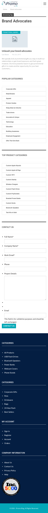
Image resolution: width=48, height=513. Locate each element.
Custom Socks (11, 203)
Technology (10, 122)
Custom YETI (10, 175)
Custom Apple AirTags (13, 170)
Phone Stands (9, 373)
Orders (7, 443)
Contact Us (8, 466)
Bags (6, 404)
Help (6, 474)
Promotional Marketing (11, 32)
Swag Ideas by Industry (13, 108)
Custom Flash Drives (13, 189)
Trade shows (10, 112)
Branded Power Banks (13, 198)
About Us (8, 462)
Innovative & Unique (12, 117)
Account (7, 439)
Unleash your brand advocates (17, 51)
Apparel (8, 98)
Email (6, 311)
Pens (6, 396)
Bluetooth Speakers (12, 208)
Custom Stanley (11, 180)
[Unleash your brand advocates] (15, 39)
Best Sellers (9, 412)
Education (9, 127)
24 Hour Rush (9, 408)
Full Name (8, 237)
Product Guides (11, 103)
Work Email (9, 255)
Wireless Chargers (12, 184)
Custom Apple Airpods (13, 165)
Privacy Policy (10, 470)
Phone (6, 264)
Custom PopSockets (12, 194)
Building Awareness (12, 131)
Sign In (7, 431)
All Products (9, 353)
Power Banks (9, 364)
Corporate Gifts (11, 89)
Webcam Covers (11, 369)
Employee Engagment (13, 136)
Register (7, 435)
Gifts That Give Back (12, 141)
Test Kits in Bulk (11, 212)
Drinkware (8, 400)
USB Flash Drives (11, 356)
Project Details (10, 274)
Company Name (11, 246)
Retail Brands (10, 94)
